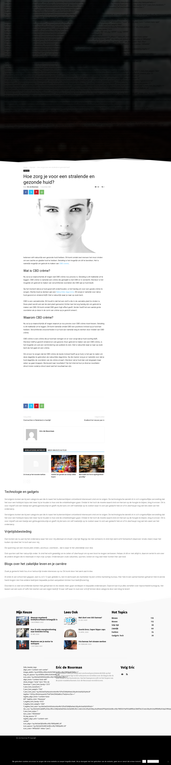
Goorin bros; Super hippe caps (92, 629)
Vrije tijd (32, 167)
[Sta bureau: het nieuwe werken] (70, 644)
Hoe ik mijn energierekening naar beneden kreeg (43, 630)
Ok (144, 761)
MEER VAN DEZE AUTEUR (57, 450)
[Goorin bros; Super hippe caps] (70, 632)
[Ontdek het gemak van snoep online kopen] (64, 464)
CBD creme (64, 263)
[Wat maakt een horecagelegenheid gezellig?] (91, 464)
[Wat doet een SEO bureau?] (70, 620)
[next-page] (28, 481)
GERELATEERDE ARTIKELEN (35, 450)
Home (25, 167)
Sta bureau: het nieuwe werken (92, 641)
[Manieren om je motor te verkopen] (22, 644)
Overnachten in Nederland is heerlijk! (37, 420)
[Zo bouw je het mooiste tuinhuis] (36, 464)
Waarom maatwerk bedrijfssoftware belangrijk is (44, 619)
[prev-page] (24, 481)
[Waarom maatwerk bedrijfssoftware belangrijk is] (22, 620)
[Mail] (122, 674)
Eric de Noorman (32, 187)
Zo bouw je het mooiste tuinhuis (34, 474)
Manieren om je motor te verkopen (42, 642)
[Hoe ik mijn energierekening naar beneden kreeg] (22, 632)
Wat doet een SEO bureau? (90, 618)
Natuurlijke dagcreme (65, 292)
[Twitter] (31, 192)
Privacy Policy (153, 761)
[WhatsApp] (41, 192)
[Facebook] (25, 192)
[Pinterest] (36, 192)
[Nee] (168, 761)
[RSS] (126, 674)
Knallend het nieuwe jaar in (94, 420)
